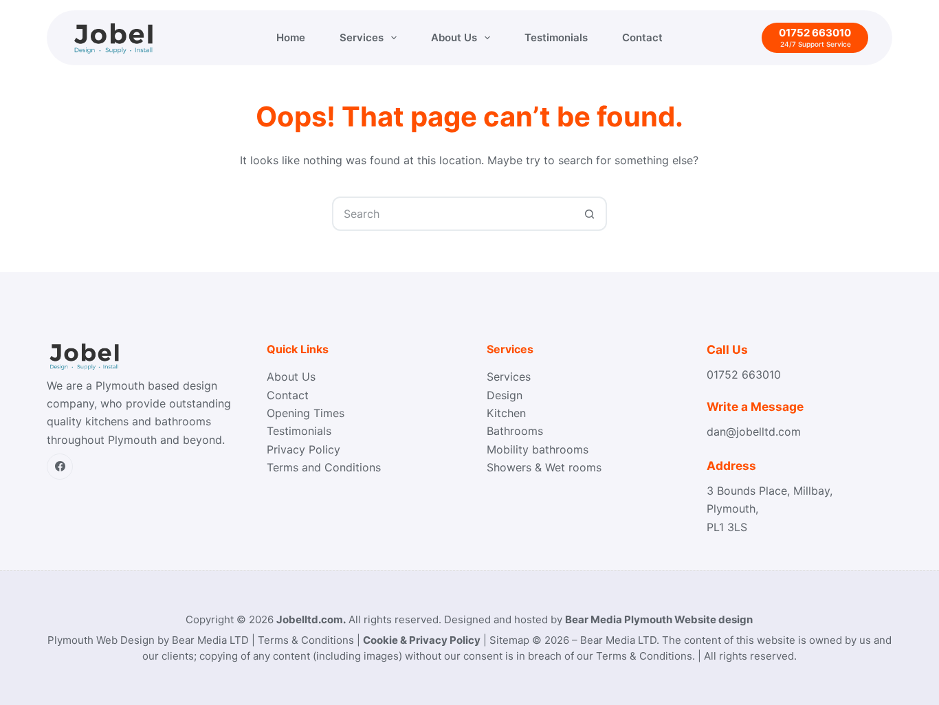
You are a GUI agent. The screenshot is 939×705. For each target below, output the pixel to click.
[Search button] (590, 214)
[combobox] (453, 214)
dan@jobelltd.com (754, 431)
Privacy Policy (303, 449)
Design (504, 395)
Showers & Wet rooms (544, 467)
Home (290, 37)
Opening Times (305, 413)
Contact (642, 37)
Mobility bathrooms (537, 449)
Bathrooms (515, 431)
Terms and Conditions (324, 467)
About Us (454, 37)
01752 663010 (744, 374)
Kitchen (506, 413)
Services (362, 37)
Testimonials (556, 37)
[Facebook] (60, 467)
